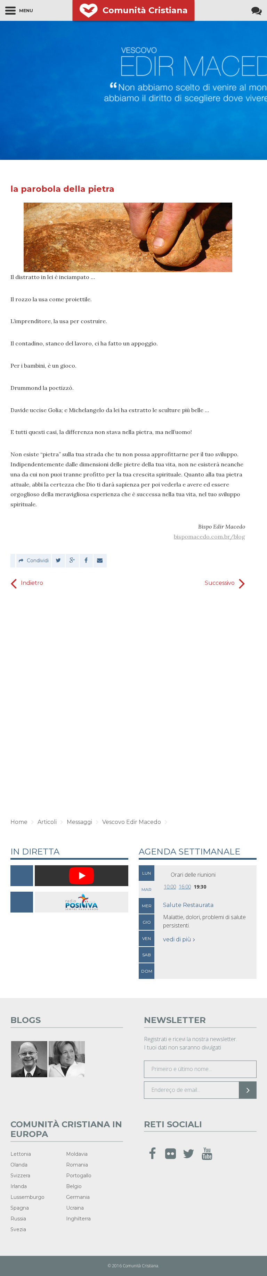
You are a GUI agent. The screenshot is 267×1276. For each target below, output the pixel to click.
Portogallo (78, 1175)
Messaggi (79, 822)
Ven (146, 938)
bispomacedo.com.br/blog (209, 536)
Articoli (47, 822)
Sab (146, 954)
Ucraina (75, 1208)
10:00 (170, 886)
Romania (77, 1165)
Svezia (18, 1229)
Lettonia (20, 1154)
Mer (147, 905)
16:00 (185, 886)
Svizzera (20, 1175)
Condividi (38, 560)
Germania (78, 1197)
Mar (146, 889)
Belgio (74, 1186)
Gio (147, 922)
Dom (146, 971)
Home (18, 822)
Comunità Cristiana (145, 10)
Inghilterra (78, 1219)
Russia (18, 1219)
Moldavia (77, 1154)
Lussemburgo (27, 1197)
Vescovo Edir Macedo (131, 822)
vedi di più (177, 939)
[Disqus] (127, 701)
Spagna (19, 1208)
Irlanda (18, 1186)
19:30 (200, 886)
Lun (146, 873)
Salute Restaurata (188, 905)
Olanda (18, 1165)
